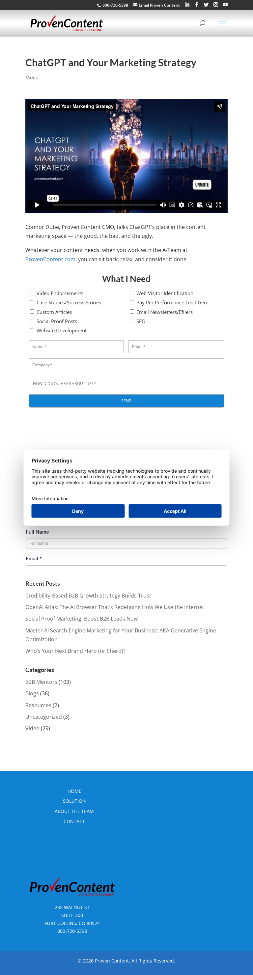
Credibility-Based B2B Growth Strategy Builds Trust (88, 595)
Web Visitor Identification (164, 293)
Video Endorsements (60, 293)
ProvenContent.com (50, 259)
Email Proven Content (159, 5)
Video (32, 77)
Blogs (32, 693)
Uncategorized (43, 716)
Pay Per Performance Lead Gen (171, 302)
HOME (74, 791)
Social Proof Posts (57, 321)
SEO (141, 321)
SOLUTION (74, 801)
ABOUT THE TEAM (74, 811)
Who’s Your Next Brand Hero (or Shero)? (75, 651)
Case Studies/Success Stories (69, 302)
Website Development (62, 330)
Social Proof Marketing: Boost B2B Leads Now (81, 618)
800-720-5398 (72, 931)
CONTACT (74, 821)
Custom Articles (54, 312)
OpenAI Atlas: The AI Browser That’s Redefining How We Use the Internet (114, 607)
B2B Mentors (41, 681)
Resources (38, 705)
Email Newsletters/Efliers (164, 312)
